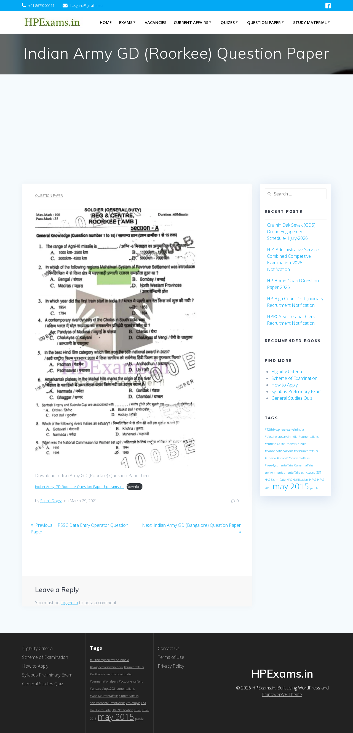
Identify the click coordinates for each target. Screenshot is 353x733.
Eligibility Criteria (286, 372)
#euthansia (272, 444)
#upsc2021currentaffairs (293, 458)
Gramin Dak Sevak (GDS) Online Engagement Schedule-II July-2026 (291, 231)
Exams (125, 22)
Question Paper (264, 22)
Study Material (310, 22)
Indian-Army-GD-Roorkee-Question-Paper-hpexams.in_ (79, 486)
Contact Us (169, 648)
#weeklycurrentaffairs (279, 465)
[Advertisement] (176, 142)
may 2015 (290, 486)
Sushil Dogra (51, 500)
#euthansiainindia (293, 444)
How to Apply (284, 385)
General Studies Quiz (291, 398)
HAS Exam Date (275, 480)
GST (318, 472)
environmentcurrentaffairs (282, 472)
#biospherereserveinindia (281, 437)
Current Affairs (191, 22)
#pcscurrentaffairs (306, 451)
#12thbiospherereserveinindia (284, 429)
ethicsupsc (308, 472)
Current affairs (303, 465)
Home (106, 22)
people (314, 488)
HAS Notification (297, 480)
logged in (69, 603)
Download (135, 486)
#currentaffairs (309, 437)
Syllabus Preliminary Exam (296, 391)
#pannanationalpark (279, 451)
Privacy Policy (171, 666)
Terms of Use (171, 657)
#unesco (270, 458)
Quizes (228, 22)
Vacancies (155, 22)
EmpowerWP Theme (282, 694)
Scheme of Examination (294, 378)
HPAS (312, 480)
